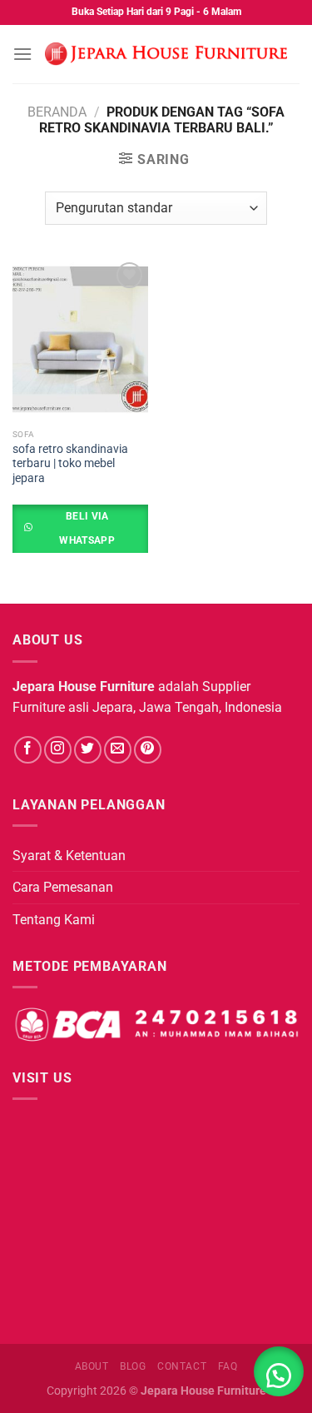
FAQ (228, 1366)
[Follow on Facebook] (28, 750)
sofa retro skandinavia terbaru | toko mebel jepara (70, 463)
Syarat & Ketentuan (69, 855)
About (92, 1366)
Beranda (57, 112)
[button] (279, 1371)
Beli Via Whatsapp (87, 528)
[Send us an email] (117, 750)
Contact (181, 1366)
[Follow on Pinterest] (147, 750)
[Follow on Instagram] (58, 750)
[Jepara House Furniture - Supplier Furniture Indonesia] (166, 53)
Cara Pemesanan (62, 887)
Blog (133, 1366)
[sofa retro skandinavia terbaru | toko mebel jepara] (80, 339)
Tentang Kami (53, 920)
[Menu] (22, 53)
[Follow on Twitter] (88, 750)
